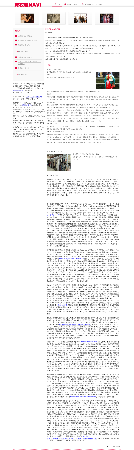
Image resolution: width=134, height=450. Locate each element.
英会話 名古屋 (18, 90)
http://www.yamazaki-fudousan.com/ (83, 397)
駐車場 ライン (27, 105)
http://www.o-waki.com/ (89, 342)
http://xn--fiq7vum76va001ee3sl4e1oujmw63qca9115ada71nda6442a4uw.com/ (72, 437)
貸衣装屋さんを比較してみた (93, 4)
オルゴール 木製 (62, 305)
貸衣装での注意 (72, 4)
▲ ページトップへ (113, 446)
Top (58, 4)
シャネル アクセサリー (34, 97)
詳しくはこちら (23, 51)
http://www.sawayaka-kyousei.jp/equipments (75, 324)
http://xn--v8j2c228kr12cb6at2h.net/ (71, 259)
